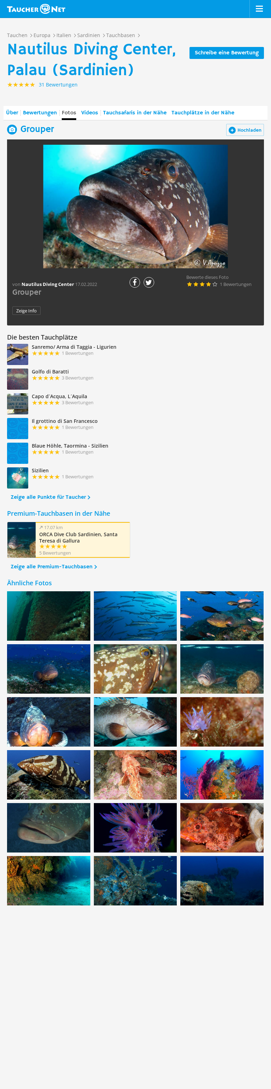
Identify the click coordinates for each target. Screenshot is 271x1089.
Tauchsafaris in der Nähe (135, 112)
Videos (89, 112)
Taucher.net (36, 9)
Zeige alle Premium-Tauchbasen (51, 566)
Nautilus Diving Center (48, 284)
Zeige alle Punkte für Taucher (48, 497)
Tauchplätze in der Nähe (202, 112)
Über (12, 112)
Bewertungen (40, 112)
